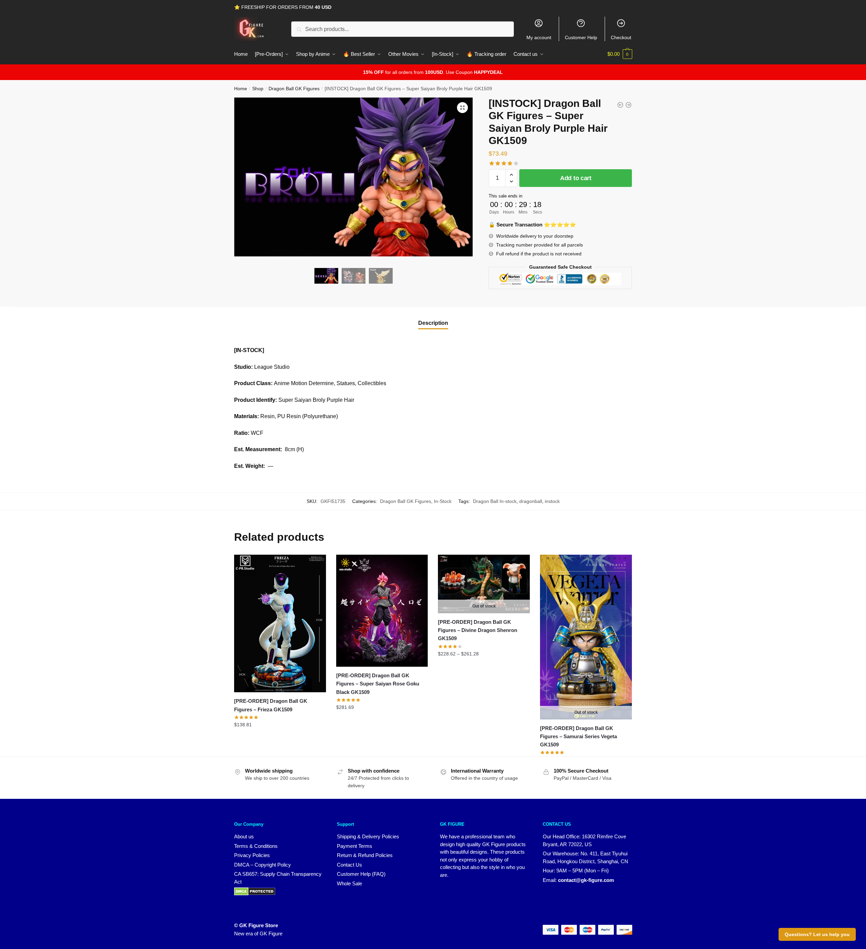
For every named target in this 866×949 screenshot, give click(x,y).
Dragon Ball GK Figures (294, 88)
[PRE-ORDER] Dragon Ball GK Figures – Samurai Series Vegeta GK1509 (578, 736)
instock (552, 501)
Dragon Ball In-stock (495, 501)
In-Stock (443, 501)
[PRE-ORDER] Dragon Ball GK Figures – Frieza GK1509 (270, 705)
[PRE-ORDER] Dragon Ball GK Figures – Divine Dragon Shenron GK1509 (477, 630)
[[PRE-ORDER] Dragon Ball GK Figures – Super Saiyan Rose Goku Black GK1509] (382, 611)
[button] (462, 107)
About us (244, 836)
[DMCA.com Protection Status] (254, 894)
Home (240, 88)
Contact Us (349, 865)
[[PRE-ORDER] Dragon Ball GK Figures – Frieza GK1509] (280, 624)
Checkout (621, 37)
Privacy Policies (252, 855)
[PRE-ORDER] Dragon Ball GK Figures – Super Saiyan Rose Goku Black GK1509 (377, 684)
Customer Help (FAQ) (361, 874)
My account (538, 37)
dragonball (530, 501)
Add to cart (575, 178)
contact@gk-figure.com (586, 880)
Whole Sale (349, 883)
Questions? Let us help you (817, 934)
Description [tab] (433, 323)
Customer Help (581, 37)
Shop (257, 88)
